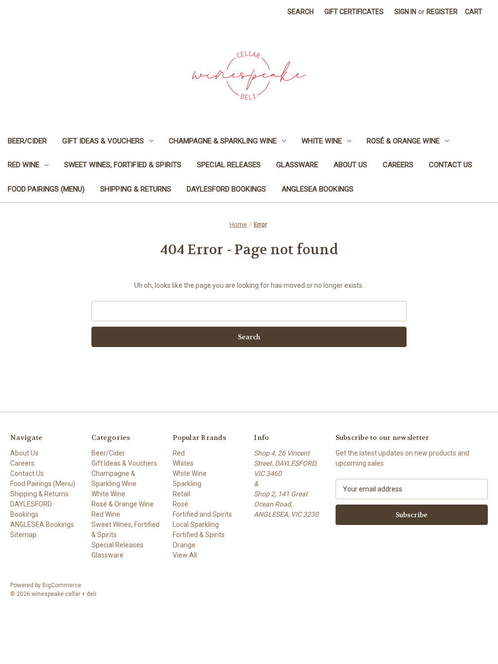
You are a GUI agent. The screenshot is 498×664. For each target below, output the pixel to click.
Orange (184, 545)
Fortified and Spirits (202, 514)
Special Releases (229, 164)
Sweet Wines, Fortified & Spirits (122, 164)
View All (185, 555)
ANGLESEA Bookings (318, 189)
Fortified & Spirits (199, 535)
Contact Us (450, 164)
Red (179, 453)
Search (300, 12)
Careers (398, 164)
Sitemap (23, 535)
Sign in (405, 12)
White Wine (322, 141)
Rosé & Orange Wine (403, 141)
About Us (350, 164)
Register (442, 12)
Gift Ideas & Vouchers (103, 141)
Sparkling (187, 484)
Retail (181, 494)
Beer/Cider (27, 141)
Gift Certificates (354, 12)
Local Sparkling (196, 524)
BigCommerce (61, 585)
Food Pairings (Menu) (46, 189)
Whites (183, 463)
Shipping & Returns (135, 189)
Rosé (180, 504)
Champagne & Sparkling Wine (223, 141)
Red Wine (23, 164)
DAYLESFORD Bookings (226, 189)
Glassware (297, 164)
